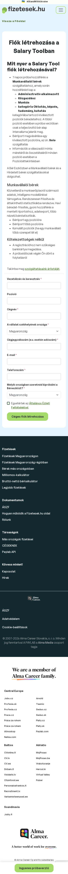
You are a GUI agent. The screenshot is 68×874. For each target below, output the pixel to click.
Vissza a (13, 21)
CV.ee (7, 763)
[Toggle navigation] (61, 10)
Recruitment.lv (12, 791)
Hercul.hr (41, 769)
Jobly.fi (8, 814)
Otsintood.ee (11, 780)
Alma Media (46, 642)
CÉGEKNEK (9, 545)
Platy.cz (40, 720)
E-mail (11, 354)
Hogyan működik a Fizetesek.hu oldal (26, 513)
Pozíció (12, 294)
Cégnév (12, 309)
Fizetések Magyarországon (20, 456)
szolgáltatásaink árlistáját (42, 269)
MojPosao (41, 752)
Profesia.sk (10, 704)
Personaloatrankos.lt (15, 785)
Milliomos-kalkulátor (15, 475)
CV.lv (7, 758)
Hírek (5, 577)
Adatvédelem (11, 619)
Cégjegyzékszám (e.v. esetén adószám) (31, 339)
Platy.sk (40, 726)
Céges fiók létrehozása (28, 416)
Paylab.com (42, 731)
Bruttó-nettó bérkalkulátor (20, 481)
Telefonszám (15, 369)
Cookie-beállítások (15, 627)
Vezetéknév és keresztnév (23, 278)
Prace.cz (9, 715)
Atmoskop (9, 731)
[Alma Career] (34, 833)
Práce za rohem (12, 726)
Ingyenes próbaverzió (34, 868)
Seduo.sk (41, 715)
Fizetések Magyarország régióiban (25, 462)
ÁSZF (5, 507)
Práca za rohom (12, 720)
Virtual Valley (43, 774)
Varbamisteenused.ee (16, 796)
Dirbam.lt (9, 769)
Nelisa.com (10, 737)
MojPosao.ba (43, 758)
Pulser (39, 780)
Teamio (40, 704)
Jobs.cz (8, 698)
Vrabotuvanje (43, 763)
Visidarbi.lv (10, 774)
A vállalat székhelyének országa (27, 324)
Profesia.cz (10, 709)
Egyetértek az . (30, 405)
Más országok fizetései (17, 539)
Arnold (39, 698)
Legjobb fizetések (14, 487)
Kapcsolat (9, 571)
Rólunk (6, 519)
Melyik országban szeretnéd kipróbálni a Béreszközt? (32, 386)
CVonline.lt (10, 752)
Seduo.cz (41, 709)
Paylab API (9, 552)
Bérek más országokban (18, 468)
